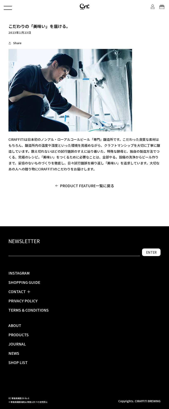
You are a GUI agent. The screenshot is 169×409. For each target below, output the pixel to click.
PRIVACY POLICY (23, 300)
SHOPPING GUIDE (24, 282)
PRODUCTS (18, 334)
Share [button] (17, 43)
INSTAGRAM (19, 273)
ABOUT (14, 325)
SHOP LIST (18, 362)
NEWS (13, 353)
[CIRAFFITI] (84, 6)
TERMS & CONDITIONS (28, 310)
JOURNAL (17, 344)
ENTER (151, 252)
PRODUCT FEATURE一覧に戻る (87, 185)
